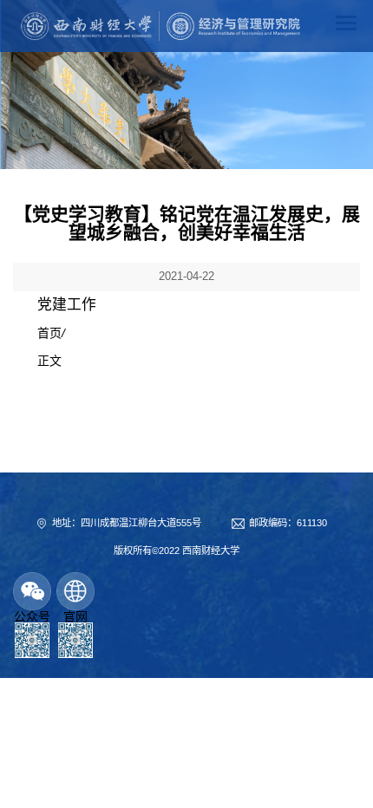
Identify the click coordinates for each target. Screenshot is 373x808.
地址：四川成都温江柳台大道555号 (126, 523)
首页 (49, 333)
